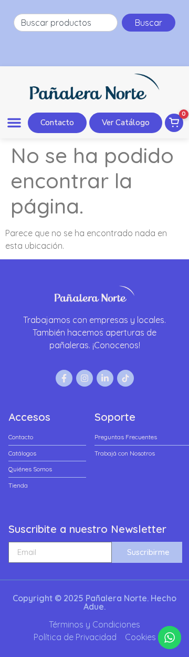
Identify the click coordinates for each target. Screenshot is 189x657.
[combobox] (66, 23)
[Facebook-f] (64, 378)
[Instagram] (84, 378)
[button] (14, 123)
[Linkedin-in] (105, 378)
